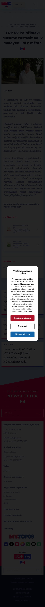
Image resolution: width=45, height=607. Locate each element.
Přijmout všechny (22, 334)
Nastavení (22, 326)
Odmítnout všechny (22, 318)
